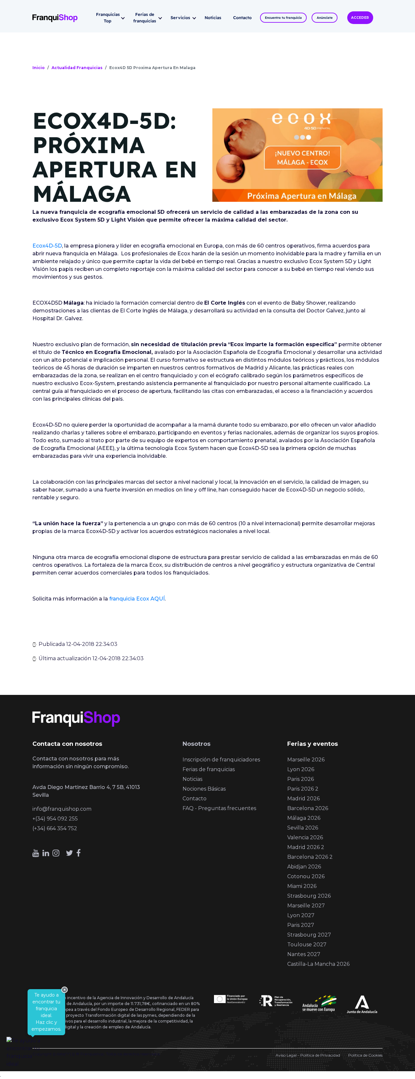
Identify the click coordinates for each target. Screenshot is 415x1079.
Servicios (180, 17)
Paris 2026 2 (302, 789)
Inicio (38, 67)
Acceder (360, 18)
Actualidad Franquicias (77, 67)
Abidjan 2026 (304, 867)
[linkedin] (45, 853)
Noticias (213, 17)
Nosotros (196, 743)
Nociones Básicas (204, 789)
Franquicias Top (108, 17)
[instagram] (56, 853)
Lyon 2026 (300, 769)
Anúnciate (325, 18)
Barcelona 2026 (307, 808)
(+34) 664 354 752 (54, 828)
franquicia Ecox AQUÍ (137, 599)
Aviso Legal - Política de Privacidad (308, 1055)
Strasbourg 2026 (309, 896)
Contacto (242, 17)
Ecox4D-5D (47, 246)
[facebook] (78, 853)
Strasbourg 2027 (309, 935)
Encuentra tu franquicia (283, 18)
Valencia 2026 (305, 837)
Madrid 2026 (303, 798)
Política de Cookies (365, 1055)
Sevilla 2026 (302, 828)
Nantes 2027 (303, 954)
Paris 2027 (300, 925)
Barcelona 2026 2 (310, 857)
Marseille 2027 (306, 906)
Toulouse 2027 (306, 944)
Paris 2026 (300, 779)
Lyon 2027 (300, 915)
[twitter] (69, 853)
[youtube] (35, 853)
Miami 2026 (301, 886)
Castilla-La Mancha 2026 (318, 964)
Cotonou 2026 (306, 876)
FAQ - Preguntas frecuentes (219, 808)
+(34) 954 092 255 (55, 819)
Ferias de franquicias (144, 17)
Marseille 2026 (306, 760)
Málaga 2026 (303, 818)
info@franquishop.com (61, 809)
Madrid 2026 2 (305, 847)
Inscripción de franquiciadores (221, 760)
